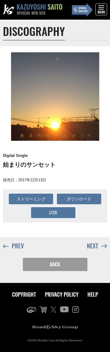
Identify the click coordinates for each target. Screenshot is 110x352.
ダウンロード (79, 199)
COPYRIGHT (24, 294)
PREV (18, 245)
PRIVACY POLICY (62, 294)
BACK (55, 264)
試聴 (53, 212)
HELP (92, 294)
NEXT (92, 245)
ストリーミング (31, 199)
